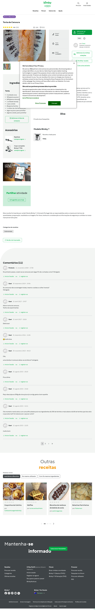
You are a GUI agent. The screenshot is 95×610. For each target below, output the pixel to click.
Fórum (51, 567)
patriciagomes (57, 511)
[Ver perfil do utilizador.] (75, 45)
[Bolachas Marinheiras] (81, 491)
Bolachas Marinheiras (80, 505)
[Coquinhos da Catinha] (13, 491)
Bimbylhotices (31, 581)
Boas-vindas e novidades (57, 570)
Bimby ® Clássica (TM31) (57, 573)
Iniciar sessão (31, 572)
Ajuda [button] (60, 11)
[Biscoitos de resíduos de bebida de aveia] (58, 491)
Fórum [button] (43, 11)
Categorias (8, 573)
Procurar (74, 567)
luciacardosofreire (36, 508)
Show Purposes (40, 103)
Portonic (11, 268)
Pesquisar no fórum (77, 573)
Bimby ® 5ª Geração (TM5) (57, 576)
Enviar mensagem (25, 602)
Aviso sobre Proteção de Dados (64, 602)
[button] (78, 4)
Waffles (30, 505)
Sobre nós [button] (52, 11)
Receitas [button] (35, 11)
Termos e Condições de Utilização (43, 602)
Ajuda (55, 606)
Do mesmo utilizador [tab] (29, 476)
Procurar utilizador (77, 576)
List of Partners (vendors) (30, 98)
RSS (72, 579)
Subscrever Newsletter (58, 549)
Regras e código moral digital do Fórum (40, 606)
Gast (83, 43)
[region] (48, 84)
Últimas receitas (9, 576)
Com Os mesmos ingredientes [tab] (49, 476)
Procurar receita (9, 570)
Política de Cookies (80, 602)
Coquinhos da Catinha (13, 505)
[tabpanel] (47, 504)
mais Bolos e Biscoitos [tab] (11, 476)
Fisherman (78, 508)
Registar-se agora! (33, 575)
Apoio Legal (62, 606)
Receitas (7, 567)
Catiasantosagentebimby (12, 510)
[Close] (74, 63)
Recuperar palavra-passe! (35, 578)
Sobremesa (8, 231)
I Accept (54, 103)
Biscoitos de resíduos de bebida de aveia (58, 506)
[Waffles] (36, 491)
